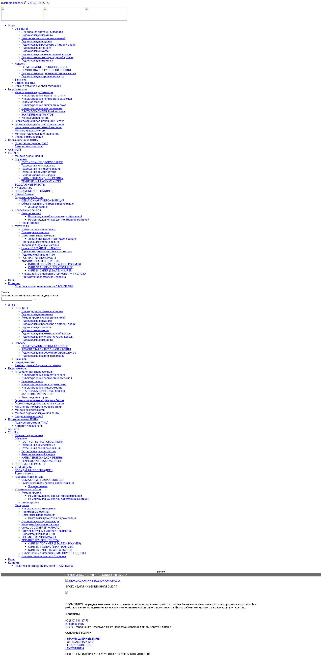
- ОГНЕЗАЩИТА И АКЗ (79, 641)
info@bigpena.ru (14, 3)
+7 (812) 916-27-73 (37, 3)
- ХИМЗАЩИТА (74, 648)
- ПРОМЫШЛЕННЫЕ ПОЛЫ (82, 638)
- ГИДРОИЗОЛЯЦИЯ (78, 645)
